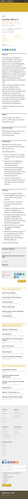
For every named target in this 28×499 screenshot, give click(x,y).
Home (2, 1)
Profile (4, 35)
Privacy (3, 496)
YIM (15, 435)
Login (8, 495)
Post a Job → (21, 280)
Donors (4, 450)
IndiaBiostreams (6, 437)
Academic (9, 28)
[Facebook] (8, 50)
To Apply (17, 38)
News (3, 411)
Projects (4, 429)
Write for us (17, 411)
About (3, 444)
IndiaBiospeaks (6, 435)
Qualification (5, 40)
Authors (16, 431)
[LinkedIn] (5, 50)
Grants (4, 418)
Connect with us (18, 413)
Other (5, 482)
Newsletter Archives (17, 416)
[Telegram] (15, 50)
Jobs (4, 16)
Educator (6, 480)
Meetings (4, 431)
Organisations (18, 429)
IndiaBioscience (14, 7)
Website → (5, 45)
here (16, 242)
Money (3, 38)
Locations (4, 422)
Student (5, 475)
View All (10, 1)
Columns (4, 413)
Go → (26, 1)
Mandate (4, 446)
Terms (16, 495)
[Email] (13, 50)
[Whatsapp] (10, 50)
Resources (5, 433)
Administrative (18, 28)
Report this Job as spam (6, 276)
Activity (4, 452)
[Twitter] (3, 50)
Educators (17, 433)
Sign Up (3, 495)
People (4, 448)
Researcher (6, 478)
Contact (4, 454)
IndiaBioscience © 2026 (8, 493)
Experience (17, 35)
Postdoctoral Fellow (8, 476)
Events (4, 420)
